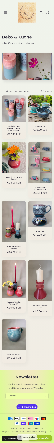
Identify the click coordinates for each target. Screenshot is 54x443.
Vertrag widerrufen (40, 438)
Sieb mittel (40, 126)
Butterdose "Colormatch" (40, 188)
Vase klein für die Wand (14, 178)
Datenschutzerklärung (36, 432)
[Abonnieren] (45, 396)
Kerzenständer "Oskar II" (14, 247)
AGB (50, 432)
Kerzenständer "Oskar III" (14, 303)
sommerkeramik (25, 428)
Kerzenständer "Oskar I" (40, 307)
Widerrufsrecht (17, 432)
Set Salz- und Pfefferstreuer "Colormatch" (13, 128)
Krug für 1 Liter (13, 354)
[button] (5, 12)
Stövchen (40, 231)
